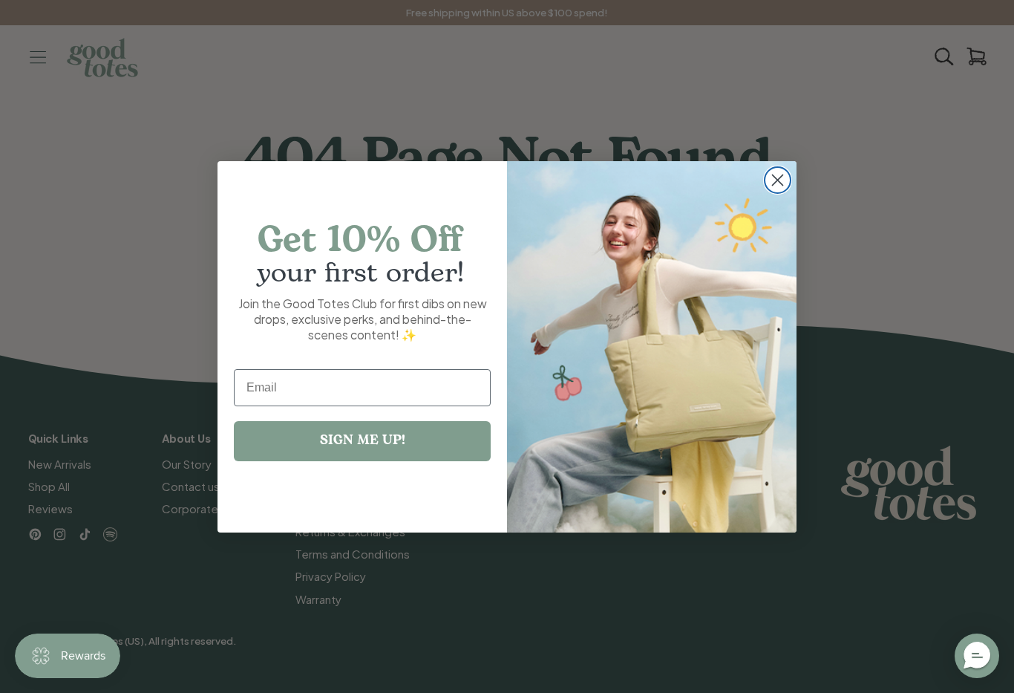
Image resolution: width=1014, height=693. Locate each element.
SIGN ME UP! (362, 440)
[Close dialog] (778, 180)
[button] (977, 656)
